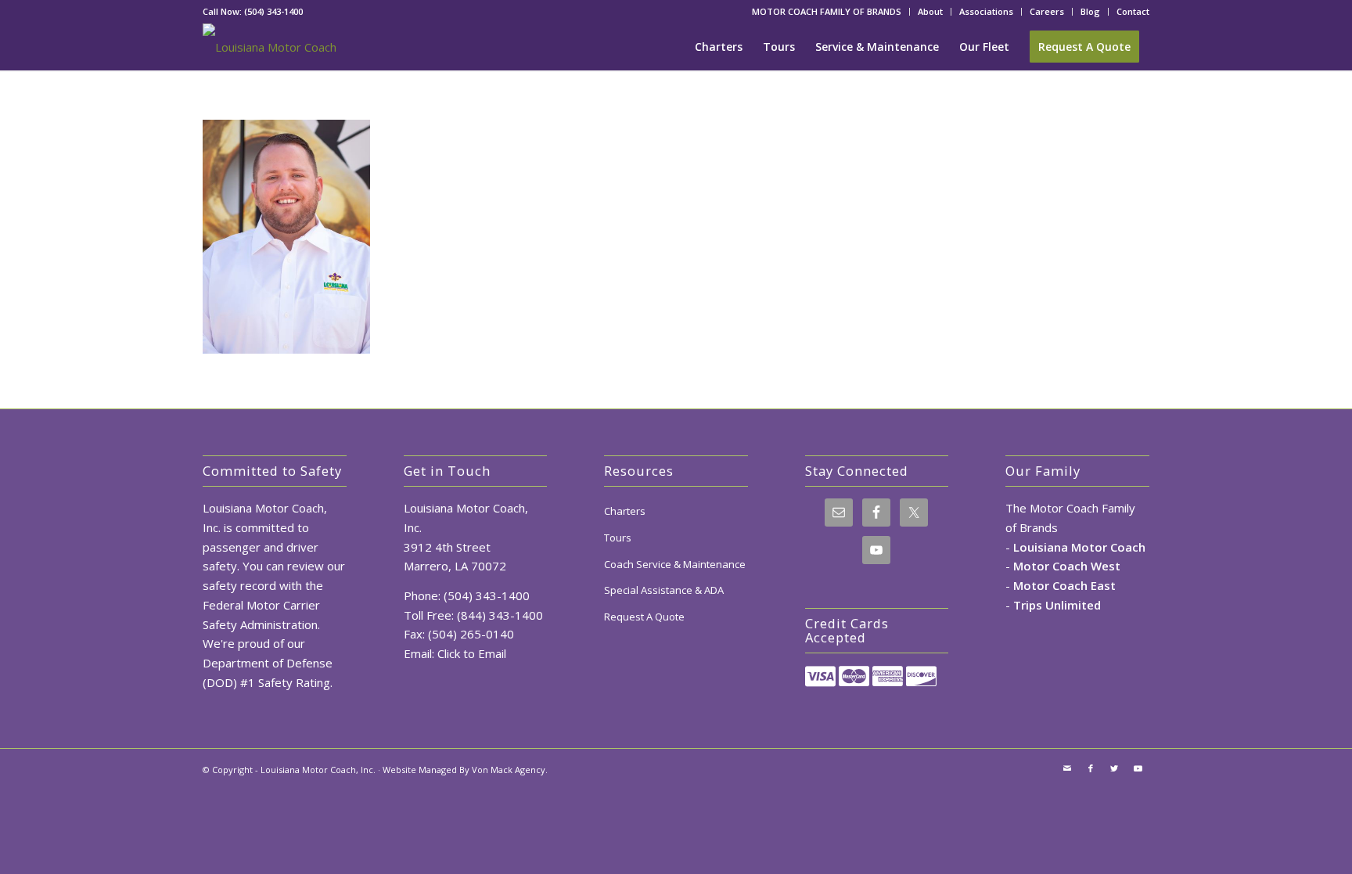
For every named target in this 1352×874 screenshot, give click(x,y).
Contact (1132, 11)
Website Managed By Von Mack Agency (464, 769)
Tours (617, 538)
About (930, 11)
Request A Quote (644, 617)
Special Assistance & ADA (664, 590)
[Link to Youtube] (1137, 768)
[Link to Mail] (1067, 768)
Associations (986, 11)
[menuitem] (827, 12)
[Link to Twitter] (1114, 768)
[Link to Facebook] (1090, 768)
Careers (1047, 11)
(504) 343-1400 (273, 11)
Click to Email (471, 653)
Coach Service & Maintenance (675, 564)
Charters (624, 511)
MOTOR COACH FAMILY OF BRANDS (826, 11)
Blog (1090, 11)
